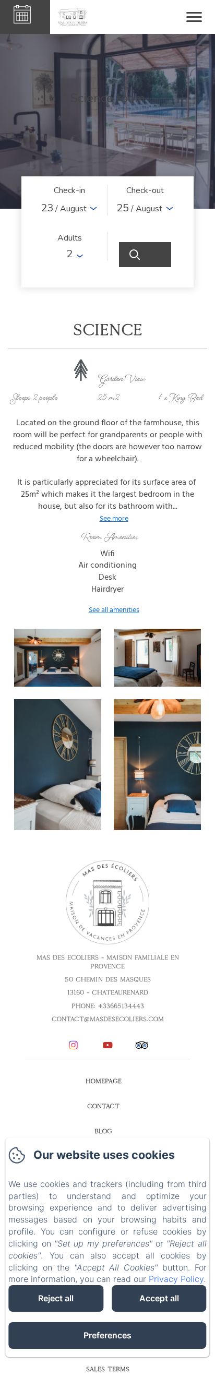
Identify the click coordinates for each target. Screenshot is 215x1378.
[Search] (145, 254)
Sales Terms (107, 1369)
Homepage (104, 1081)
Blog (103, 1131)
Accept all (159, 1298)
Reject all (56, 1298)
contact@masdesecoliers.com (108, 1019)
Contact (103, 1106)
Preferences (107, 1335)
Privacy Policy (176, 1279)
